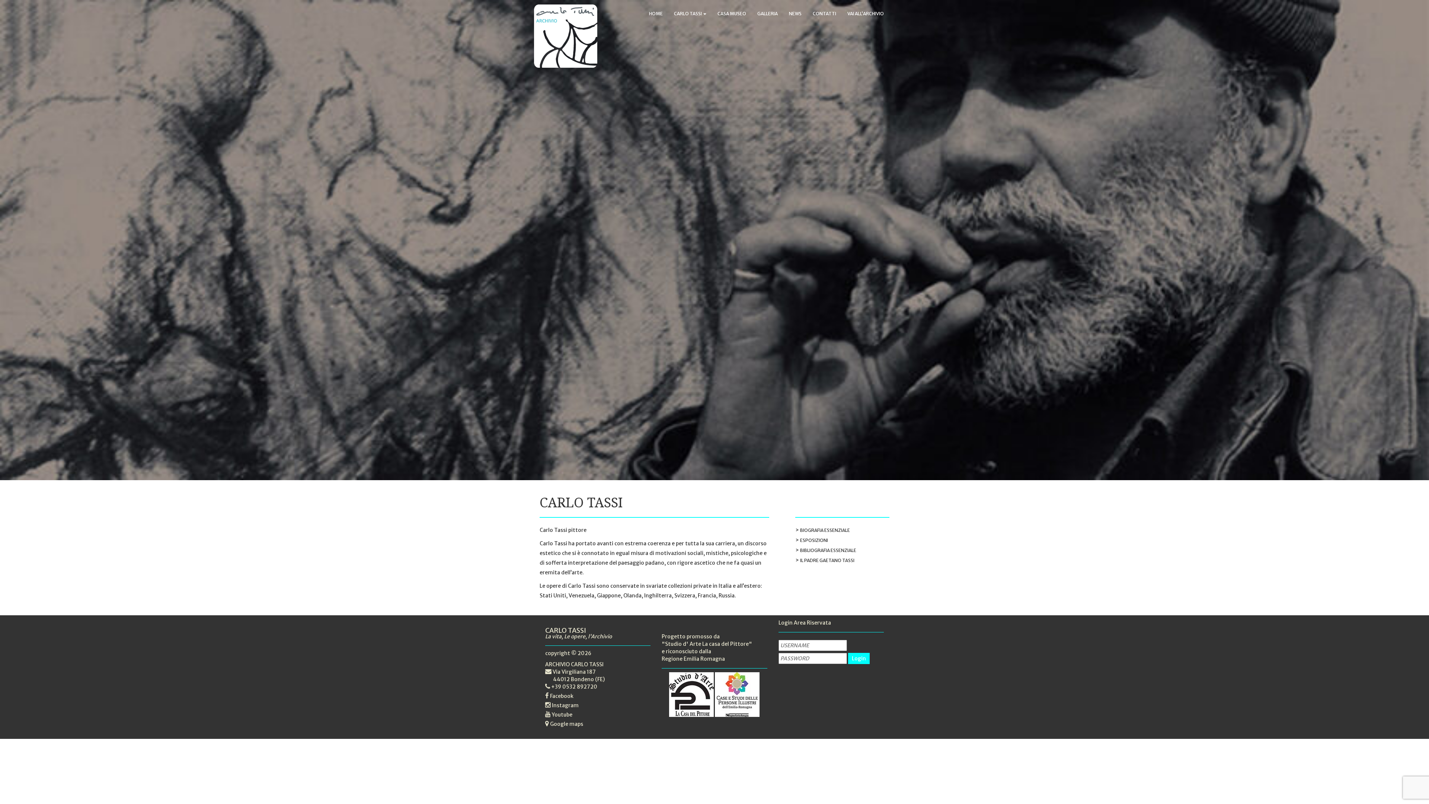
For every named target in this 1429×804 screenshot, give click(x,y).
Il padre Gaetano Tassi (827, 560)
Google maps (566, 724)
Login (859, 658)
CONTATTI (824, 13)
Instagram (565, 705)
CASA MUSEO (731, 13)
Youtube (562, 714)
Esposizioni (814, 540)
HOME (656, 13)
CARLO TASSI (688, 13)
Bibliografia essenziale (828, 550)
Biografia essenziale (825, 530)
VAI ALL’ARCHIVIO (865, 13)
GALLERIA (767, 13)
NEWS (795, 13)
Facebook (561, 696)
